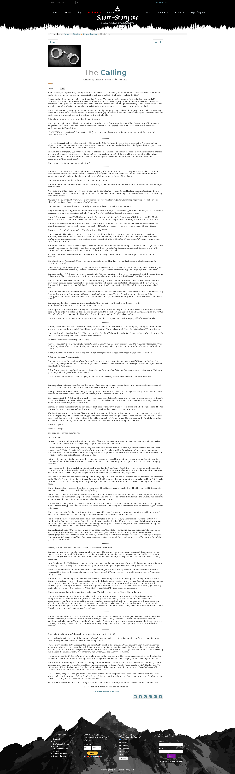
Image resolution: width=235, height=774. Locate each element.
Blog (79, 12)
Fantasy (125, 742)
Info (148, 12)
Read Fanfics (94, 12)
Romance (125, 752)
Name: (161, 742)
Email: (161, 748)
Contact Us (162, 12)
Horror (125, 746)
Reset (161, 2)
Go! (78, 2)
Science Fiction (128, 755)
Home (54, 12)
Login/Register (198, 12)
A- (156, 2)
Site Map (179, 12)
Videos (110, 12)
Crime (124, 739)
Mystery (125, 749)
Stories (67, 12)
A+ (166, 2)
